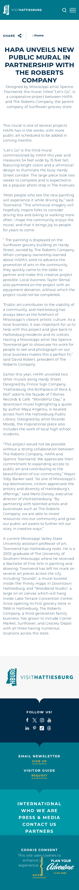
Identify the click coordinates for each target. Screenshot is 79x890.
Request (39, 775)
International (39, 803)
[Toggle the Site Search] (64, 9)
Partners (39, 831)
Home (39, 35)
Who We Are (39, 810)
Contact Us (39, 824)
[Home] (22, 10)
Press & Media (39, 817)
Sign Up (39, 761)
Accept (39, 875)
